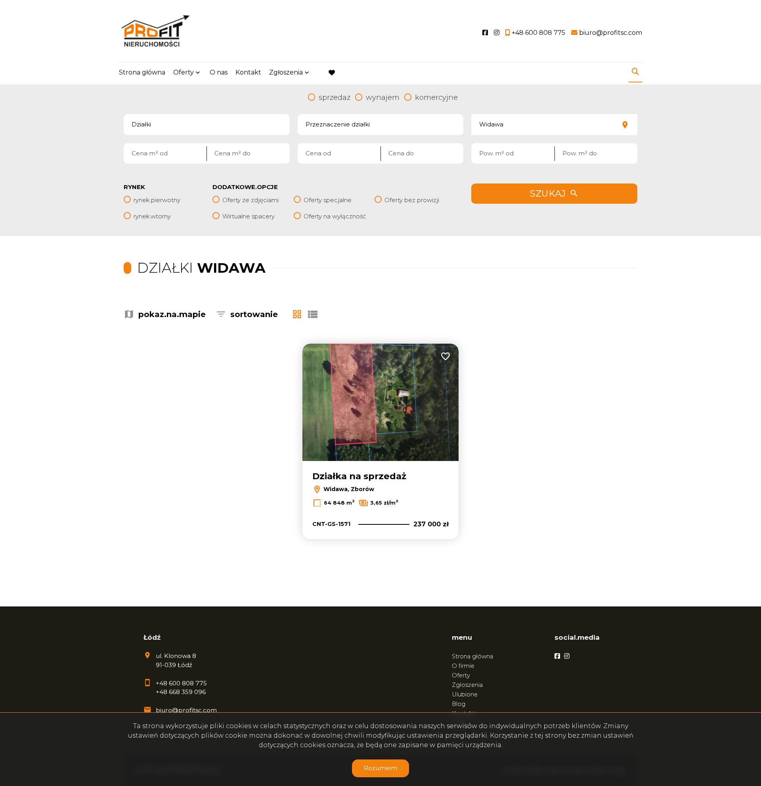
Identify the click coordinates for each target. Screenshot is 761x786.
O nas (219, 72)
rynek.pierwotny (157, 200)
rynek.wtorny (152, 216)
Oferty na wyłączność (335, 216)
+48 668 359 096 (181, 692)
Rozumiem (380, 768)
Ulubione (465, 694)
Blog (458, 704)
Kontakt (248, 72)
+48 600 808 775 (181, 683)
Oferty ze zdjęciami (250, 200)
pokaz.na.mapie (172, 314)
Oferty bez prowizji (411, 200)
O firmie (463, 665)
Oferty (183, 72)
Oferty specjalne (328, 200)
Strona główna (142, 72)
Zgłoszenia (467, 684)
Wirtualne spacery (248, 216)
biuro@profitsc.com (186, 710)
